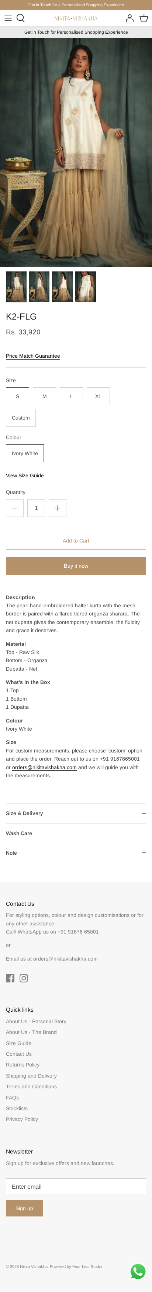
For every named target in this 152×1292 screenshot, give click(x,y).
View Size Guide (25, 475)
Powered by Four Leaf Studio (76, 1266)
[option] (76, 152)
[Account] (128, 18)
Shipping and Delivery (31, 1076)
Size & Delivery (24, 813)
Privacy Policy (22, 1119)
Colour (13, 437)
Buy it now (76, 566)
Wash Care (19, 833)
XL (98, 396)
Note (11, 853)
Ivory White (25, 453)
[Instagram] (24, 978)
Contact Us (19, 1054)
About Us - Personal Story (36, 1021)
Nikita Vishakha (34, 1266)
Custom (21, 418)
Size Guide (18, 1043)
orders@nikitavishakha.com (44, 767)
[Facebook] (10, 978)
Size (11, 380)
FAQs (12, 1098)
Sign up (24, 1208)
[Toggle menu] (8, 18)
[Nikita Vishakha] (76, 18)
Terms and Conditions (31, 1086)
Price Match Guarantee (33, 356)
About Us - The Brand (31, 1032)
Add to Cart (76, 541)
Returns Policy (22, 1065)
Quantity (15, 492)
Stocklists (17, 1108)
